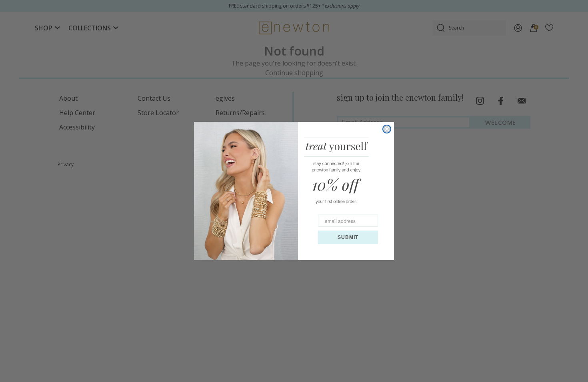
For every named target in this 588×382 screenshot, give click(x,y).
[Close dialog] (387, 129)
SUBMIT (348, 237)
